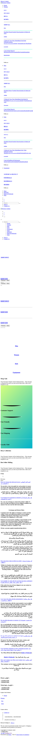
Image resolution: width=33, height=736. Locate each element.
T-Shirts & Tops (8, 40)
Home (5, 695)
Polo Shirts (15, 40)
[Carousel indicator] (1, 282)
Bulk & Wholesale (26, 652)
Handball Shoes (8, 32)
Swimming (15, 52)
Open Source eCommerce (22, 734)
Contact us (6, 712)
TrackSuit (26, 100)
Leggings (10, 42)
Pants (6, 42)
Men (2, 701)
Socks (10, 52)
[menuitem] (5, 5)
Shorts (29, 43)
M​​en (16, 346)
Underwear (16, 110)
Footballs (22, 52)
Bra (19, 52)
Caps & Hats (7, 50)
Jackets (15, 43)
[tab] (16, 636)
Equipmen (16, 372)
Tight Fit (25, 99)
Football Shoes (15, 32)
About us (12, 722)
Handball (26, 110)
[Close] (1, 219)
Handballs (27, 52)
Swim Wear (25, 43)
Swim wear (28, 153)
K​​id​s (16, 364)
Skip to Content (5, 1)
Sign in (5, 204)
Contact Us (7, 206)
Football (31, 110)
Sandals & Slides (23, 32)
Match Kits (20, 40)
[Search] (19, 203)
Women (3, 698)
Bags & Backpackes (9, 110)
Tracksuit (20, 43)
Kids (2, 703)
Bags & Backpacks (9, 51)
